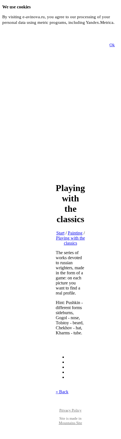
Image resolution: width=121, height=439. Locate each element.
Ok (112, 45)
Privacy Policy (70, 410)
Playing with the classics (70, 240)
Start (60, 233)
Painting (75, 233)
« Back (62, 391)
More (7, 28)
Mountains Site (70, 423)
